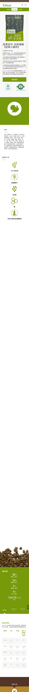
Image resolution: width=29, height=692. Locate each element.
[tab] (4, 610)
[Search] (21, 5)
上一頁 (6, 28)
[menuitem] (21, 5)
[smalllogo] (12, 5)
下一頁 (23, 28)
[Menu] (25, 5)
